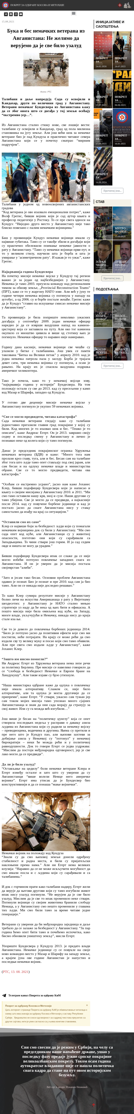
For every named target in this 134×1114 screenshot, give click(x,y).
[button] (74, 13)
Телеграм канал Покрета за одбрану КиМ (34, 995)
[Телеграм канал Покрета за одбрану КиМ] (4, 995)
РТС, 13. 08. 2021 (15, 972)
